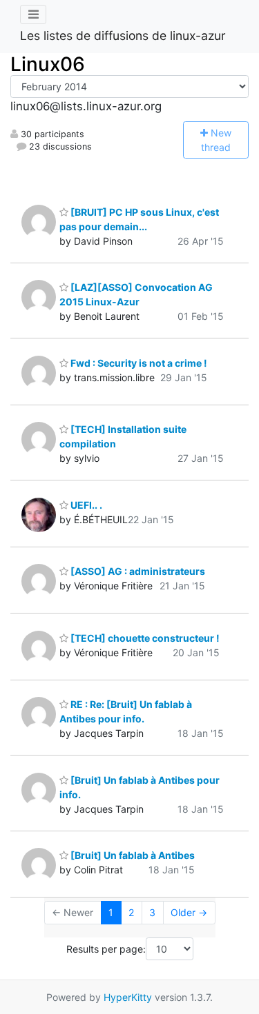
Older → (189, 912)
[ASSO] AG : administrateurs (136, 571)
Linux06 (47, 64)
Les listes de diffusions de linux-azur (123, 35)
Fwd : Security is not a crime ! (137, 363)
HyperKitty (128, 997)
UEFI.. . (85, 505)
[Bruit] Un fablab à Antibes (131, 855)
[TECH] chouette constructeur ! (144, 638)
